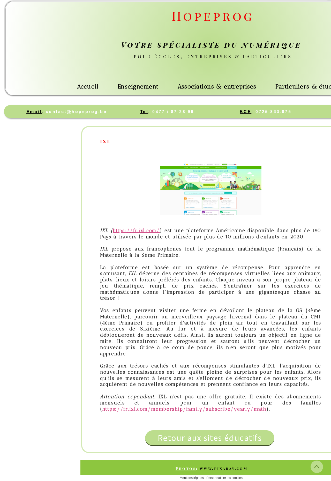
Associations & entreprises (217, 86)
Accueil (88, 86)
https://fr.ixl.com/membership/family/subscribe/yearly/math (184, 409)
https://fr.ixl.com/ (136, 230)
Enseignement (138, 86)
